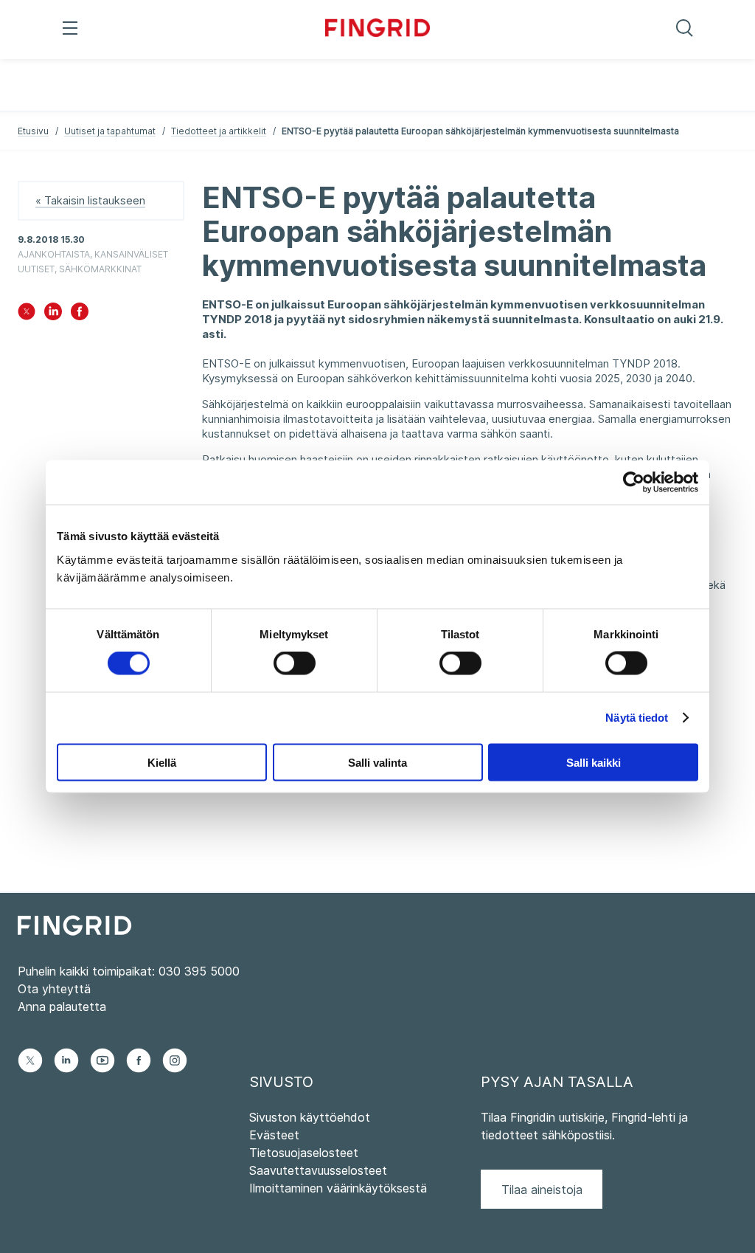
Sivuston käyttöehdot (309, 1117)
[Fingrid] (378, 29)
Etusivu (33, 131)
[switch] (295, 663)
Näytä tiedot (636, 717)
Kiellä (161, 762)
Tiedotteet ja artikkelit (218, 131)
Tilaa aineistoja (541, 1189)
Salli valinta (377, 762)
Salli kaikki (593, 762)
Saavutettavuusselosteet (318, 1170)
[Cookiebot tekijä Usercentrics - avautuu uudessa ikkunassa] (633, 483)
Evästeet (274, 1135)
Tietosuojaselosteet (303, 1152)
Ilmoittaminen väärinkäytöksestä (338, 1188)
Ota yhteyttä (54, 988)
